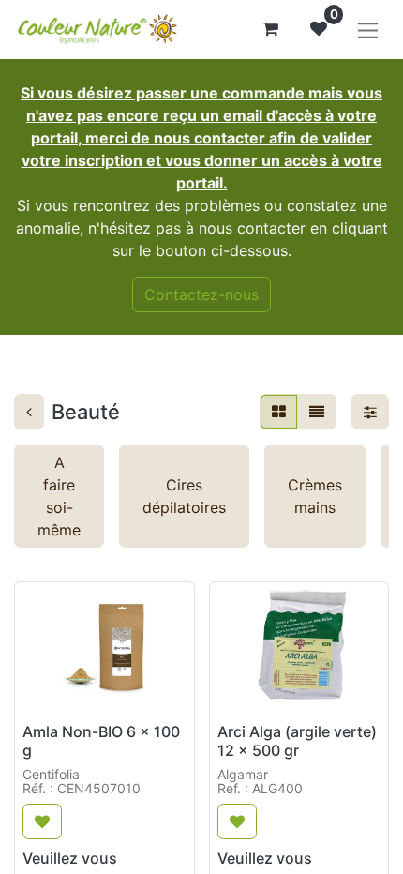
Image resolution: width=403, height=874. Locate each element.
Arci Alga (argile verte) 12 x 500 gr (297, 740)
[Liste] (316, 411)
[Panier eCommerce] (270, 29)
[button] (42, 821)
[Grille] (279, 411)
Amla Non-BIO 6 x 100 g (101, 740)
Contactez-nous (201, 294)
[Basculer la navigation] (368, 30)
